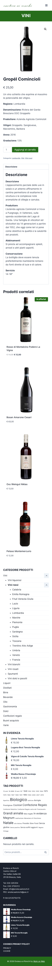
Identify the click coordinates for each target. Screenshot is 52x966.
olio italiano (18, 823)
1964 (41, 791)
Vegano (40, 827)
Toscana (16, 641)
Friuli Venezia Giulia (22, 599)
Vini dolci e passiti (17, 678)
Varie (6, 725)
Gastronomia (10, 706)
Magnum (9, 817)
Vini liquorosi (14, 580)
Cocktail (17, 805)
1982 (9, 795)
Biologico (18, 799)
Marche (16, 617)
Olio (5, 701)
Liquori (6, 683)
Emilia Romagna (20, 594)
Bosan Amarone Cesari (19, 417)
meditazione (19, 818)
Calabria (16, 589)
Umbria (16, 650)
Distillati (7, 687)
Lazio (15, 603)
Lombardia (16, 158)
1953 (33, 791)
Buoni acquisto (11, 720)
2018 (42, 795)
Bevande (8, 697)
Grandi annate (13, 813)
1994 (29, 795)
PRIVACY (7, 948)
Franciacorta (41, 809)
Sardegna (17, 631)
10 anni (5, 791)
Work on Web (39, 961)
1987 (13, 795)
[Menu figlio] (46, 585)
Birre (5, 692)
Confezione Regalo (35, 805)
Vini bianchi (14, 664)
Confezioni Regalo (23, 809)
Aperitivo (6, 800)
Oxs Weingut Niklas (17, 484)
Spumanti (13, 673)
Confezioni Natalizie (10, 809)
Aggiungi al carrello (25, 149)
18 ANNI (11, 791)
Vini (26, 15)
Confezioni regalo (12, 716)
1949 (25, 791)
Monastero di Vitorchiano (32, 818)
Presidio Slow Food (30, 823)
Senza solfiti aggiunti (29, 827)
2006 (34, 795)
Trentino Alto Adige (22, 645)
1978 (5, 795)
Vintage (5, 831)
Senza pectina (15, 827)
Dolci (5, 711)
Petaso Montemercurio (19, 551)
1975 (46, 791)
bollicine (30, 800)
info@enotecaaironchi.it (19, 889)
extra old (33, 809)
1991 (21, 795)
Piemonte (17, 622)
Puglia (15, 627)
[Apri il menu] (46, 5)
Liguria (15, 608)
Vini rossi (28, 158)
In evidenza (40, 813)
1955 (37, 791)
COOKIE (6, 951)
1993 (25, 795)
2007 (38, 795)
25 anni (17, 791)
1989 (17, 795)
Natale (8, 823)
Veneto (16, 655)
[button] (45, 29)
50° (21, 791)
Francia (16, 659)
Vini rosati (13, 669)
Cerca (46, 852)
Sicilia (15, 636)
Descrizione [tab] (11, 166)
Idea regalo (28, 814)
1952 (29, 791)
